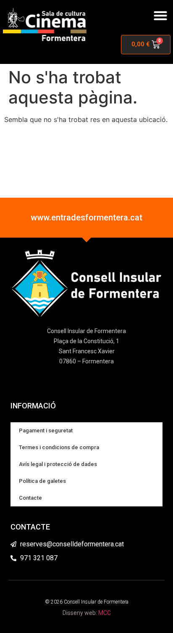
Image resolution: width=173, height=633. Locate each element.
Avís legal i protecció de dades (58, 464)
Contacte (30, 498)
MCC (104, 612)
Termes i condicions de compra (59, 447)
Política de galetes (42, 481)
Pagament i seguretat (46, 430)
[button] (160, 15)
